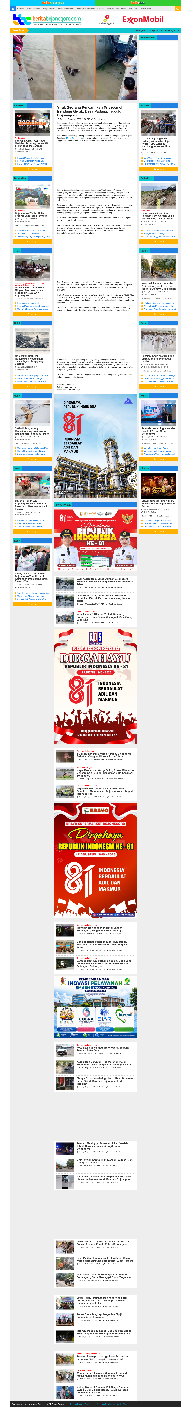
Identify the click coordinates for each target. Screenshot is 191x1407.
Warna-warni (146, 8)
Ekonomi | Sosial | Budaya (116, 8)
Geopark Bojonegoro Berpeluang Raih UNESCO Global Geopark (33, 238)
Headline (20, 8)
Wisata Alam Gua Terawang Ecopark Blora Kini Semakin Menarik (159, 455)
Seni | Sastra (133, 8)
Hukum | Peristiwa (33, 8)
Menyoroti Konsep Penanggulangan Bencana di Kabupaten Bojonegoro (32, 310)
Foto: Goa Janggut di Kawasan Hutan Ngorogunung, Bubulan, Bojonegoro (160, 238)
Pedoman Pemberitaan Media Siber (112, 1404)
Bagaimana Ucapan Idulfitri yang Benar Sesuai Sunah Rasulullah (31, 455)
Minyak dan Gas (49, 8)
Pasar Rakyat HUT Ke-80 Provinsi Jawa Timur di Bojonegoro (32, 165)
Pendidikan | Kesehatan (86, 8)
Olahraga (100, 8)
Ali (107, 138)
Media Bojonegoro (74, 138)
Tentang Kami (76, 1404)
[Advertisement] (95, 165)
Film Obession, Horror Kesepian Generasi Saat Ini (157, 528)
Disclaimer (89, 1404)
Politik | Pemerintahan (66, 8)
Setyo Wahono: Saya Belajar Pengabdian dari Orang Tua (29, 528)
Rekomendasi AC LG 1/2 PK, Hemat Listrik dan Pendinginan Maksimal (159, 165)
